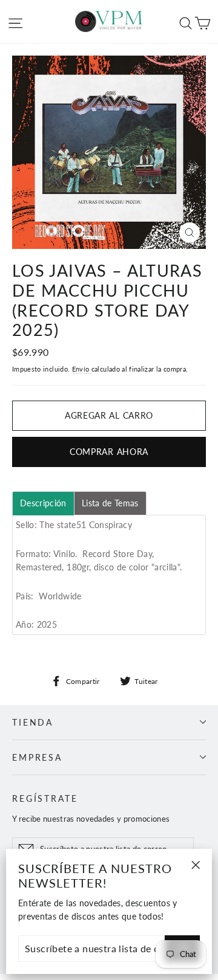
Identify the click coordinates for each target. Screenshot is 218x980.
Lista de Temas (110, 503)
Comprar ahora (109, 451)
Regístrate (45, 798)
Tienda (32, 722)
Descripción (43, 503)
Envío (81, 369)
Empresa (37, 757)
